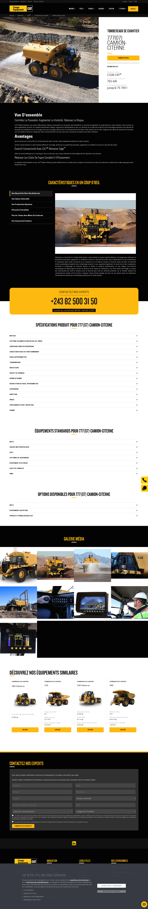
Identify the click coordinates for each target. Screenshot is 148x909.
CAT (29, 15)
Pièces (81, 9)
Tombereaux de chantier (41, 15)
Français (125, 1)
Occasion (101, 9)
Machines (71, 9)
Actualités (23, 1)
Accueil (12, 15)
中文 (135, 1)
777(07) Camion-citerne (58, 15)
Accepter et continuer (111, 886)
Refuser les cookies (111, 891)
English (131, 1)
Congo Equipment (14, 1)
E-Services (122, 9)
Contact (133, 9)
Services (90, 9)
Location (111, 9)
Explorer (25, 730)
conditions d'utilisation (79, 880)
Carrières (29, 1)
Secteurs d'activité (38, 1)
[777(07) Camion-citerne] (18, 548)
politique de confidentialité (73, 815)
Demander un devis (123, 58)
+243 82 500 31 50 (74, 301)
